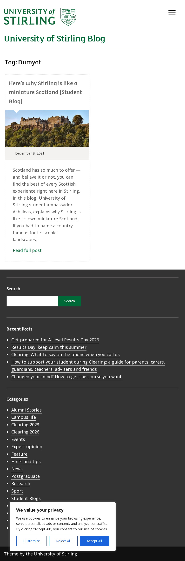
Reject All (63, 541)
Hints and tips (26, 461)
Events (18, 439)
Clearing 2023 (25, 424)
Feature (19, 454)
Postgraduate (25, 476)
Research (20, 483)
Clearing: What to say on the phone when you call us (65, 354)
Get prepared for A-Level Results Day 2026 (55, 340)
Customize (31, 541)
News (17, 469)
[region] (63, 526)
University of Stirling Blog (54, 37)
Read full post (27, 250)
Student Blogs (26, 498)
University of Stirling (55, 554)
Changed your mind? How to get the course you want (67, 376)
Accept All (94, 541)
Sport (17, 491)
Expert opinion (26, 446)
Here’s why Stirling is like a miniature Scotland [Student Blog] (45, 92)
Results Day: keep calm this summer (48, 347)
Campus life (23, 417)
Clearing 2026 (25, 432)
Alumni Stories (26, 410)
